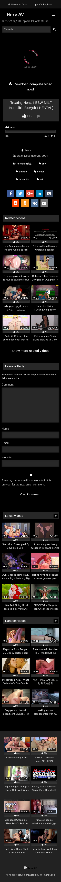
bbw (44, 163)
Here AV (14, 14)
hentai (40, 171)
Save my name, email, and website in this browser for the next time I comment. (26, 482)
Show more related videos (30, 350)
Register (47, 4)
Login (35, 4)
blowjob (23, 171)
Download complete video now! (32, 86)
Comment (7, 384)
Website (7, 457)
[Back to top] (50, 872)
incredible (24, 179)
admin (36, 150)
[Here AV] (30, 868)
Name (6, 428)
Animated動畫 (24, 163)
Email (6, 443)
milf (41, 179)
